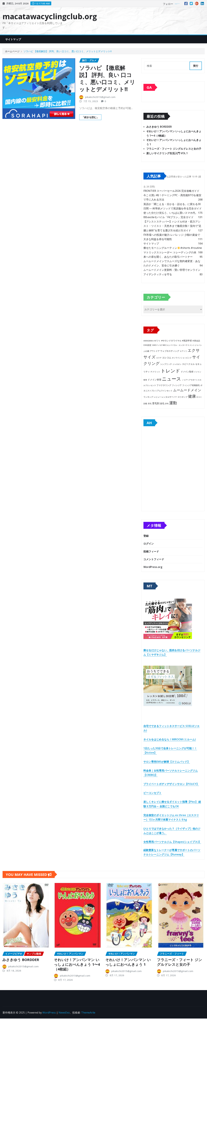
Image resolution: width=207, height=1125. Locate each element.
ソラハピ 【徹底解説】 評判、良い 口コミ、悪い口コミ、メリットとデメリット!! (67, 51)
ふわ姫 (146, 351)
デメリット (155, 371)
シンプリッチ (166, 364)
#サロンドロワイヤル (171, 340)
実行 (195, 66)
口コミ (199, 397)
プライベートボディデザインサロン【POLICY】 (171, 784)
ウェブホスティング (169, 351)
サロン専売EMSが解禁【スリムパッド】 (166, 761)
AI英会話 (196, 340)
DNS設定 (147, 345)
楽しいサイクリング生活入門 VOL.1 (167, 153)
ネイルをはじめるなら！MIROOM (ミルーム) (169, 739)
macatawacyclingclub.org (49, 16)
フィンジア (177, 385)
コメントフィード (153, 559)
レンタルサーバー (169, 397)
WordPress (49, 1012)
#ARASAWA (148, 340)
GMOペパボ (157, 345)
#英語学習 (187, 340)
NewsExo (64, 1012)
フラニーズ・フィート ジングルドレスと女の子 (173, 148)
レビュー (157, 397)
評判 (167, 403)
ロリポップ (182, 397)
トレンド (170, 370)
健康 (192, 396)
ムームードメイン (187, 390)
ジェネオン (177, 364)
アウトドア (155, 351)
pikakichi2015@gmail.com (100, 97)
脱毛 (162, 403)
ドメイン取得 (187, 371)
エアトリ (183, 351)
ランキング (148, 397)
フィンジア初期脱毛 (191, 385)
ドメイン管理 (154, 379)
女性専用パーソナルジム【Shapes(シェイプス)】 (172, 842)
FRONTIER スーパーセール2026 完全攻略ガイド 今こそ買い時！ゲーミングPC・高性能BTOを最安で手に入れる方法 (172, 195)
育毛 (150, 403)
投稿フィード (151, 551)
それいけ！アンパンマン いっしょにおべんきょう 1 (128, 962)
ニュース (171, 378)
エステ (159, 357)
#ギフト (157, 340)
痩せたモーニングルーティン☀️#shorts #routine (172, 248)
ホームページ (12, 51)
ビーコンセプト (152, 793)
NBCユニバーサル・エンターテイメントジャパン (182, 345)
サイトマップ (13, 39)
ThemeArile (88, 1012)
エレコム (166, 357)
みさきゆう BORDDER (159, 126)
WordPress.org (152, 567)
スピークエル (188, 364)
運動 (173, 402)
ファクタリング (164, 385)
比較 (145, 403)
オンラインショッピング (181, 357)
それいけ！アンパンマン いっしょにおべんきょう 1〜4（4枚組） (77, 964)
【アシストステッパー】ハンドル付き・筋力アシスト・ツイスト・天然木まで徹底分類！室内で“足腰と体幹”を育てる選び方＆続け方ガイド (172, 226)
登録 (146, 536)
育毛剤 (155, 403)
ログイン (148, 543)
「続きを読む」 (90, 117)
